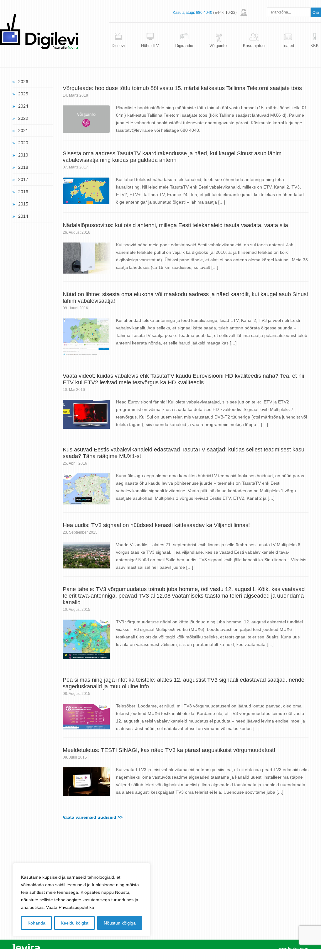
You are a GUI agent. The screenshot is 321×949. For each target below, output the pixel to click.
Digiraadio (184, 45)
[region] (81, 899)
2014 (23, 216)
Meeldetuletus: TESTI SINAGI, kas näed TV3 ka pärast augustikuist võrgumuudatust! (169, 750)
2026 (23, 81)
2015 (23, 203)
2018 (23, 167)
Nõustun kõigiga (120, 922)
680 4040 (204, 12)
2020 (23, 142)
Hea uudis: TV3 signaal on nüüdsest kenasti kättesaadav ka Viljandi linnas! (156, 525)
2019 (23, 154)
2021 (23, 130)
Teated (288, 45)
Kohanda (36, 922)
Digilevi (118, 45)
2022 (23, 118)
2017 (23, 179)
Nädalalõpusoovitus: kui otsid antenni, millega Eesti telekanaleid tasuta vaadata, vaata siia (175, 225)
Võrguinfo (218, 45)
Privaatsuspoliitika (76, 907)
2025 (23, 93)
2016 (23, 191)
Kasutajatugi (254, 45)
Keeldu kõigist (74, 922)
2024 (23, 106)
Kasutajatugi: (184, 12)
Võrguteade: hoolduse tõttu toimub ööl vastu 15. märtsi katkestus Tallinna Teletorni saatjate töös (182, 88)
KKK (314, 45)
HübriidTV (150, 45)
